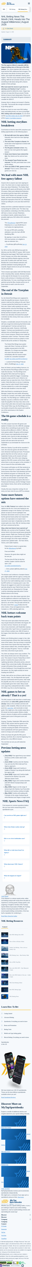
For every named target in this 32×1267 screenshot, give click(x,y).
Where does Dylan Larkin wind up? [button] (14, 827)
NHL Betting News (22, 9)
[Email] (1, 918)
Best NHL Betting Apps (15, 989)
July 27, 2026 (20, 364)
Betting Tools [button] (7, 1029)
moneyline (10, 708)
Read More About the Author (9, 916)
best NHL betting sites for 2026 (14, 116)
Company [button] (4, 1219)
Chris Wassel (10, 28)
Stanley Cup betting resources (13, 118)
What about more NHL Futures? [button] (13, 864)
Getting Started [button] (8, 1013)
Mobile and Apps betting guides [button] (12, 1033)
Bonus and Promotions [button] (10, 1025)
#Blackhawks (12, 548)
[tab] (16, 816)
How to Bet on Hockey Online (16, 941)
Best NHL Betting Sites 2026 (16, 934)
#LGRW (7, 359)
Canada (16, 605)
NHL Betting (12, 9)
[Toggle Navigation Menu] (29, 3)
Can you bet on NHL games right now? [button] (15, 815)
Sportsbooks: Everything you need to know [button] (15, 1021)
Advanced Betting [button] (9, 1017)
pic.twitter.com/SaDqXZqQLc (13, 565)
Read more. (21, 1197)
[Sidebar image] (4, 934)
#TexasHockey (11, 223)
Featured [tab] (4, 927)
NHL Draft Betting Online (15, 982)
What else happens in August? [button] (12, 875)
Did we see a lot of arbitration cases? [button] (14, 838)
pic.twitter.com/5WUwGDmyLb (18, 359)
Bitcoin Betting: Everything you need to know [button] (16, 1037)
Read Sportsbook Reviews (8, 1097)
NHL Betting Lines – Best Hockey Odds (19, 955)
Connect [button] (3, 1224)
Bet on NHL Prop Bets (14, 962)
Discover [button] (4, 1215)
